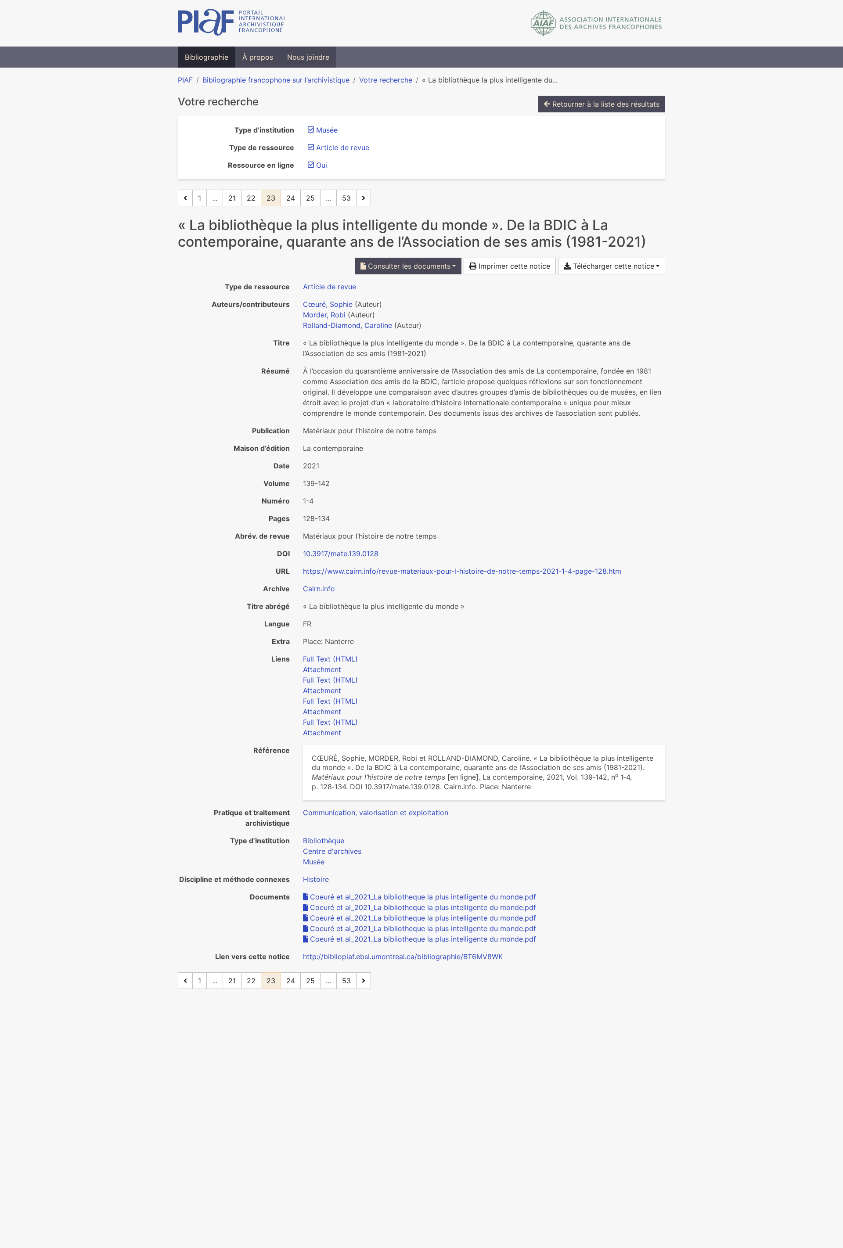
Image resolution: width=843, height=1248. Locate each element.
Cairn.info (319, 588)
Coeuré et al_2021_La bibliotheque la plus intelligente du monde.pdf (423, 896)
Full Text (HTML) (330, 659)
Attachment (322, 669)
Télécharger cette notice (612, 266)
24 (290, 198)
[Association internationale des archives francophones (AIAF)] (596, 23)
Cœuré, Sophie (328, 304)
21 (232, 198)
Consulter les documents (408, 266)
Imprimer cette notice (513, 266)
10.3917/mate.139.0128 (340, 553)
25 (310, 198)
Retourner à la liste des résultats (604, 104)
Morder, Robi (324, 314)
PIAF (185, 80)
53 (346, 198)
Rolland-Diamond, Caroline (347, 325)
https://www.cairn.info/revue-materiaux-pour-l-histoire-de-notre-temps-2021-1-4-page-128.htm (462, 571)
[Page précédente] (185, 198)
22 (251, 198)
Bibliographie (206, 57)
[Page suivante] (363, 198)
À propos (257, 57)
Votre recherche (385, 80)
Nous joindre (308, 57)
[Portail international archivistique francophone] (232, 23)
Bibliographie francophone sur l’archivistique (275, 80)
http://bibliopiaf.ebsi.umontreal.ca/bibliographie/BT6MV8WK (403, 956)
